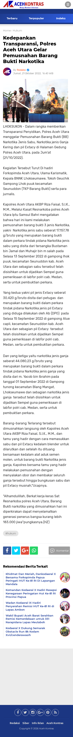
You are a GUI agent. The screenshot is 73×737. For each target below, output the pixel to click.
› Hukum (16, 30)
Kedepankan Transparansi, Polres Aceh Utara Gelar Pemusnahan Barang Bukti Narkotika (30, 49)
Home (7, 30)
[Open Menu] (68, 4)
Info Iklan (38, 723)
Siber (26, 723)
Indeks (60, 18)
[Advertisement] (36, 676)
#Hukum (10, 533)
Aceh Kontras (54, 723)
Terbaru (12, 18)
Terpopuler (36, 18)
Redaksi (15, 723)
